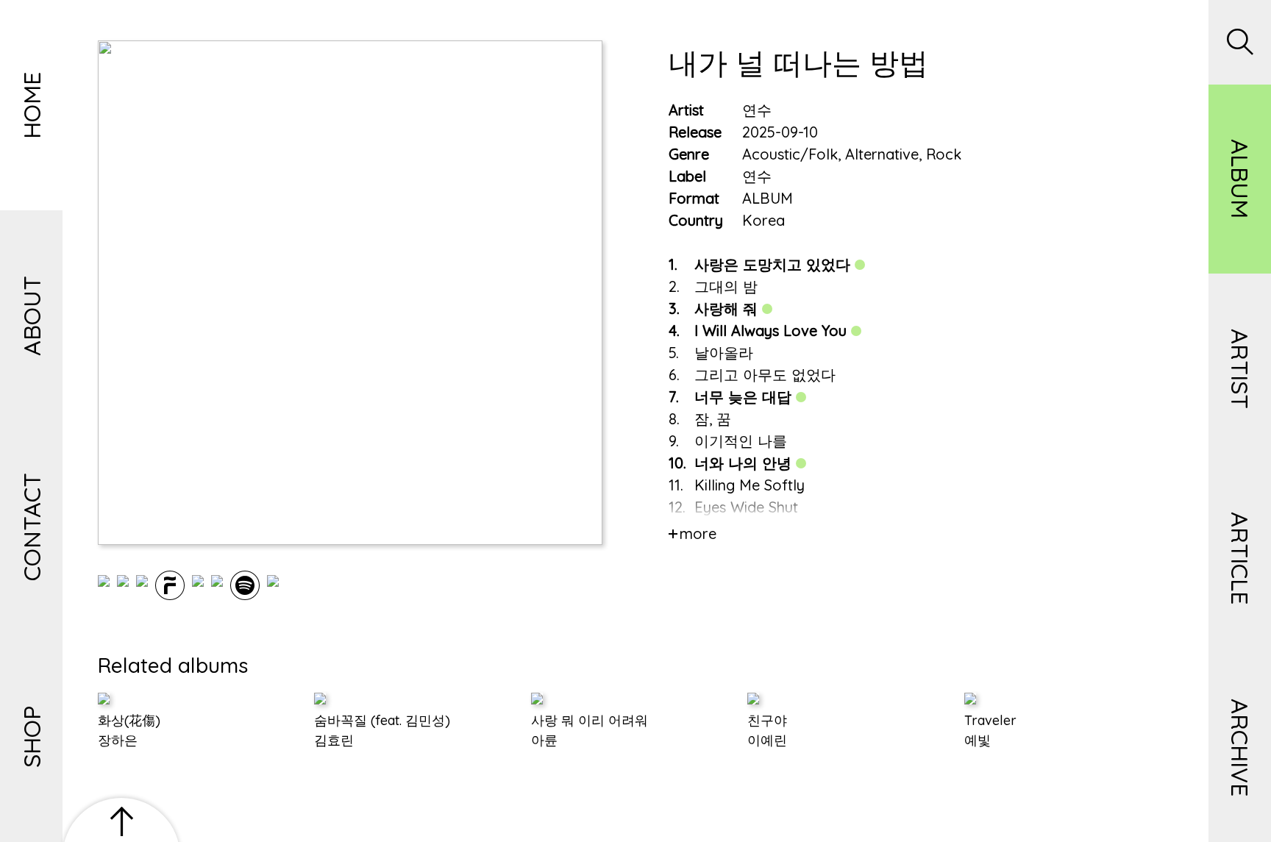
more (698, 533)
